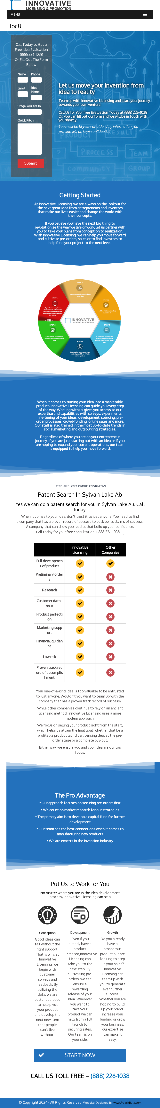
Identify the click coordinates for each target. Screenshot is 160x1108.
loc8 (65, 485)
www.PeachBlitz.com (127, 1102)
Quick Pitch (26, 120)
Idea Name (35, 90)
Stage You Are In (29, 106)
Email (21, 88)
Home (57, 485)
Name (22, 74)
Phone (35, 74)
